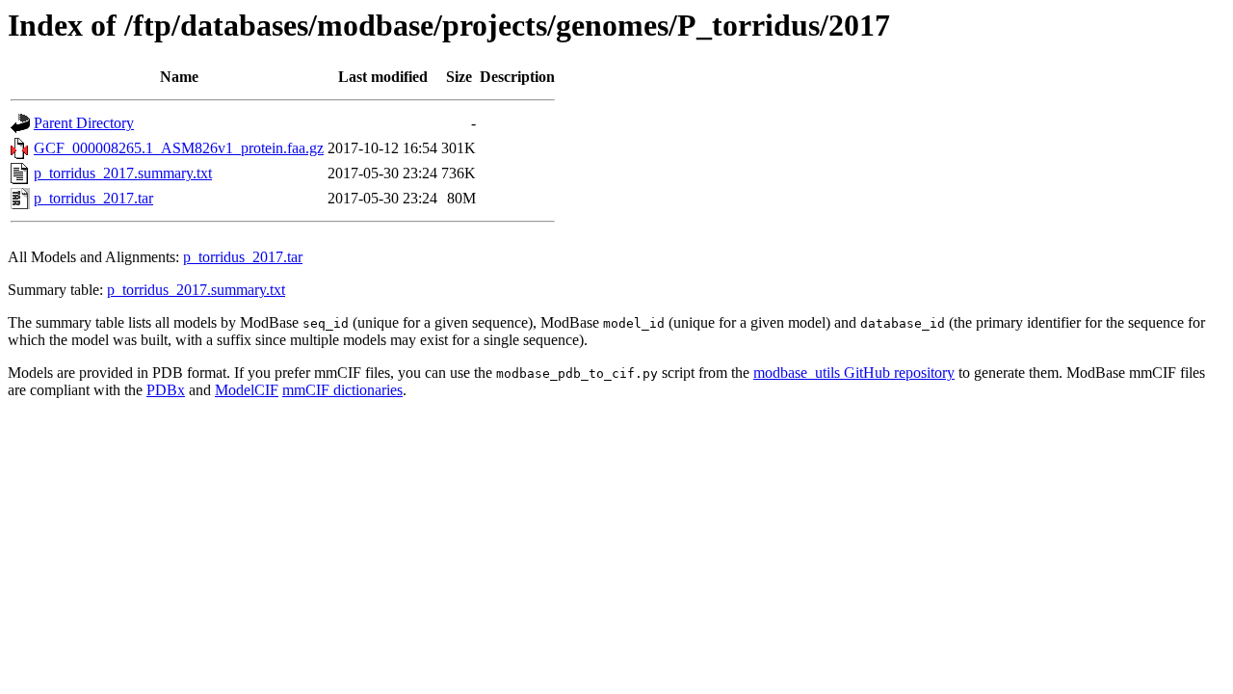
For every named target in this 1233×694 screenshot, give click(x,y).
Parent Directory (84, 123)
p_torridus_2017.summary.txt (123, 173)
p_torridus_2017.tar (93, 198)
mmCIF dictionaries (342, 390)
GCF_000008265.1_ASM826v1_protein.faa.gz (179, 148)
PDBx (165, 390)
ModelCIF (246, 390)
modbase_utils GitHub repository (854, 372)
